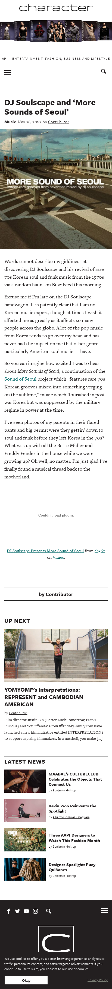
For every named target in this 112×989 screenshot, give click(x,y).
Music (10, 122)
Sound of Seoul (20, 378)
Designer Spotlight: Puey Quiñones (72, 867)
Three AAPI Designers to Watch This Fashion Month (74, 837)
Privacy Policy (98, 979)
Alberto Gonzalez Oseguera (71, 817)
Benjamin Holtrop (64, 790)
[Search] (104, 72)
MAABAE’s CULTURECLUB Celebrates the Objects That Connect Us (75, 779)
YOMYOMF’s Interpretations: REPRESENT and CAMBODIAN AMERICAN (43, 696)
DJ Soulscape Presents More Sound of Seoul (45, 551)
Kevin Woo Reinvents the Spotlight (72, 808)
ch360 (100, 551)
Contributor (58, 122)
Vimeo (58, 557)
